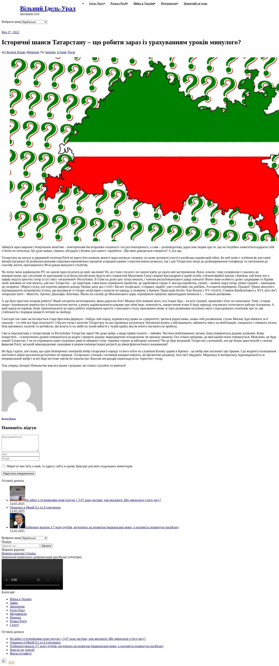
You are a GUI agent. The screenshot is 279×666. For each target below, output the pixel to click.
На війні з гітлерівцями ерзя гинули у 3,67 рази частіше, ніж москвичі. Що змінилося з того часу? (78, 638)
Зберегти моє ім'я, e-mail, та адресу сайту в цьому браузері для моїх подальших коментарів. (70, 466)
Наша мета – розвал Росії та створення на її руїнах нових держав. (81, 27)
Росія (71, 52)
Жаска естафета (20, 653)
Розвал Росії (18, 621)
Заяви (14, 603)
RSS (12, 662)
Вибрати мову (11, 21)
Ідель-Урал (17, 610)
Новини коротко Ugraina (19, 553)
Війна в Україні (20, 599)
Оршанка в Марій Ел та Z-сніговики (35, 642)
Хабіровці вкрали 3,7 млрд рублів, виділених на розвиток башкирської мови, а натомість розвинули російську (87, 646)
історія (61, 52)
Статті (14, 625)
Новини (33, 52)
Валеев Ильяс (16, 52)
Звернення (17, 606)
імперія (50, 52)
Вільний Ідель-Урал (48, 8)
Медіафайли (18, 614)
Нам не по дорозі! (22, 649)
